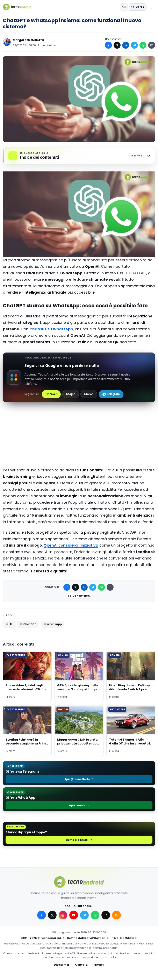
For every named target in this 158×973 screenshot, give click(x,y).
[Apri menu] (151, 7)
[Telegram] (134, 45)
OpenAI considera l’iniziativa (71, 545)
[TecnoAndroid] (20, 6)
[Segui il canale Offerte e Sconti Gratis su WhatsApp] (95, 915)
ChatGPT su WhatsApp (51, 329)
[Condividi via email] (151, 45)
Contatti (81, 964)
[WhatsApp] (142, 45)
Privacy (98, 964)
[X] (117, 45)
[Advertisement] (79, 424)
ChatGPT (29, 624)
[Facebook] (108, 45)
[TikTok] (105, 915)
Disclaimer (61, 964)
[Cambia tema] (124, 7)
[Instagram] (63, 915)
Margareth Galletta (28, 40)
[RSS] (116, 915)
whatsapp (54, 624)
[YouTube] (73, 915)
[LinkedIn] (125, 45)
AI (10, 624)
